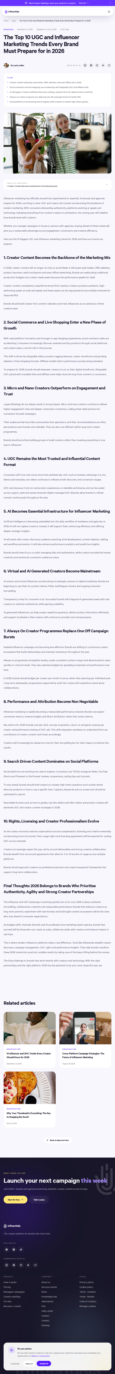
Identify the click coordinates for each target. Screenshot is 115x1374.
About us (45, 1282)
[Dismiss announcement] (110, 3)
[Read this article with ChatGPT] (85, 65)
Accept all (44, 1363)
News (44, 1291)
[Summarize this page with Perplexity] (21, 1265)
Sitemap (45, 1325)
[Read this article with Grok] (109, 65)
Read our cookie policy (40, 1355)
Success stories (49, 1286)
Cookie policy (86, 1286)
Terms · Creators (88, 1291)
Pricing (7, 1286)
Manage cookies (88, 1306)
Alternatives (47, 1301)
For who (7, 1301)
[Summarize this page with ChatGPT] (7, 1265)
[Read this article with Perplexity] (97, 65)
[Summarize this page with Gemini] (28, 1265)
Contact (45, 1315)
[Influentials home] (12, 11)
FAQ (43, 1306)
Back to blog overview (59, 1140)
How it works (10, 1282)
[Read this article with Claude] (91, 65)
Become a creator (12, 1306)
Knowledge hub (49, 1296)
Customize (15, 1363)
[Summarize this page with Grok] (35, 1265)
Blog (14, 20)
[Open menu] (109, 12)
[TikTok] (21, 1250)
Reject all (29, 1363)
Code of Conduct (88, 1301)
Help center (47, 1310)
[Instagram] (7, 1250)
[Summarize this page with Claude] (14, 1265)
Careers (45, 1320)
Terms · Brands (87, 1296)
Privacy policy (87, 1282)
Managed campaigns (14, 1291)
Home (6, 20)
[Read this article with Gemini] (103, 65)
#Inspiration (8, 29)
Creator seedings (12, 1296)
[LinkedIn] (14, 1250)
